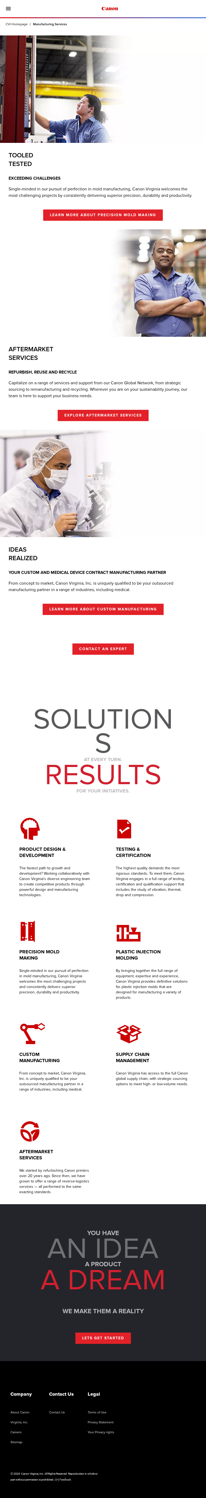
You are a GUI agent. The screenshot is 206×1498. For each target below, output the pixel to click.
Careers (16, 1432)
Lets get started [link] (103, 1338)
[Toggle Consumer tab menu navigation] (8, 8)
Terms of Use (97, 1412)
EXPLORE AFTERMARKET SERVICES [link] (103, 415)
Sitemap (16, 1442)
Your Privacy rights (101, 1432)
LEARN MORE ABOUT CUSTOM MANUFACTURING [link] (103, 609)
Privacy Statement (101, 1422)
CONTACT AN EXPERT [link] (103, 649)
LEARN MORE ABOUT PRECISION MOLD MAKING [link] (103, 215)
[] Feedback (63, 1479)
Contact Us (57, 1412)
